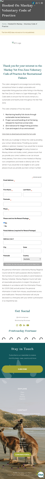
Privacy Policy (22, 444)
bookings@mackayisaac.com (22, 431)
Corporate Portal (22, 455)
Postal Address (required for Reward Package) (19, 230)
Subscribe (22, 369)
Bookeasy (17, 475)
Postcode (7, 200)
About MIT (22, 447)
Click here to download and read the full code (19, 134)
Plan (22, 392)
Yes (6, 223)
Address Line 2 (8, 239)
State (25, 247)
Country (26, 255)
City (4, 247)
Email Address (9, 181)
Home (4, 24)
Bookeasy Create (32, 475)
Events (22, 397)
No (6, 226)
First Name (8, 190)
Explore (23, 399)
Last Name (27, 190)
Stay (22, 394)
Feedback (22, 449)
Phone (6, 209)
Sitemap (22, 442)
